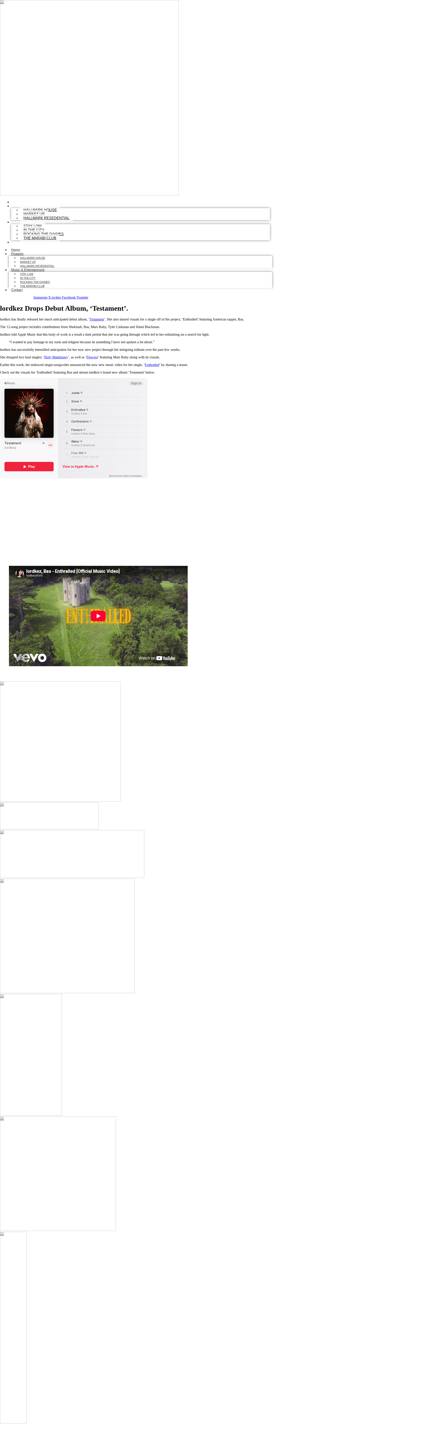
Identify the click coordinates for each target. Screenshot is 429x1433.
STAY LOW (26, 274)
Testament (97, 319)
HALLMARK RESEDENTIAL (46, 218)
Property (18, 206)
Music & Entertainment (27, 270)
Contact (17, 242)
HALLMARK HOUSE (32, 258)
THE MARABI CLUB (39, 238)
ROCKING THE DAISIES (35, 282)
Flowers (92, 357)
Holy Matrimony (56, 357)
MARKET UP (28, 262)
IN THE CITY (28, 278)
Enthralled (152, 365)
